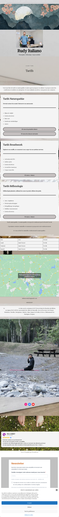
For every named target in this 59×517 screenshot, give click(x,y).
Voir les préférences (29, 511)
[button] (56, 490)
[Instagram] (25, 404)
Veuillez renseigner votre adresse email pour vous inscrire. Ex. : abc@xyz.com (27, 479)
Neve (22, 452)
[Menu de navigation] (29, 16)
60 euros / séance (29, 175)
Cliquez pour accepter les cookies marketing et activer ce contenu (29, 275)
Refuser (29, 507)
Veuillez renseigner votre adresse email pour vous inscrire (28, 472)
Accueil (27, 65)
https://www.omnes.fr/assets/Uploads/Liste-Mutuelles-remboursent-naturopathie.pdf (30, 235)
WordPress (35, 452)
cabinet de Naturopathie (11, 308)
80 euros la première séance (29, 129)
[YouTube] (33, 404)
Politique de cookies (29, 514)
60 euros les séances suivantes (29, 134)
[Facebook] (29, 404)
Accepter (29, 503)
